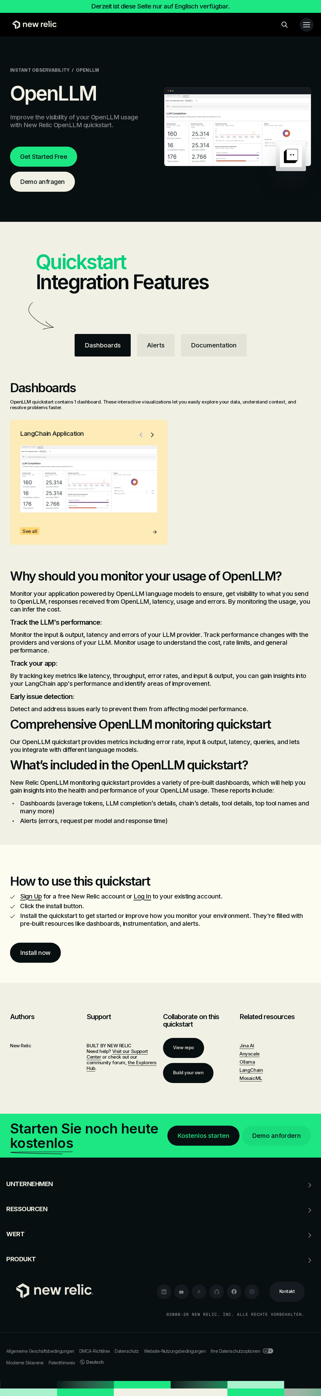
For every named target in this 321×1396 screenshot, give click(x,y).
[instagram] (251, 1291)
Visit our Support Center (117, 1054)
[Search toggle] (284, 25)
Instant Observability (40, 70)
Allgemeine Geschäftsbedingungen (40, 1351)
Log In (142, 896)
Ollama (247, 1062)
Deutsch (95, 1362)
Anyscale (249, 1054)
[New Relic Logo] (33, 25)
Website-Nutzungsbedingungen (175, 1351)
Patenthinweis (62, 1362)
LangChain (251, 1070)
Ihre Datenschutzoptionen (235, 1351)
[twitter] (199, 1291)
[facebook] (234, 1291)
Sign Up (31, 896)
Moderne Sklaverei (25, 1362)
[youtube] (181, 1291)
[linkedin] (163, 1291)
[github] (216, 1291)
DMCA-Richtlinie (94, 1351)
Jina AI (246, 1046)
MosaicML (250, 1078)
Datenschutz (127, 1351)
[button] (141, 435)
